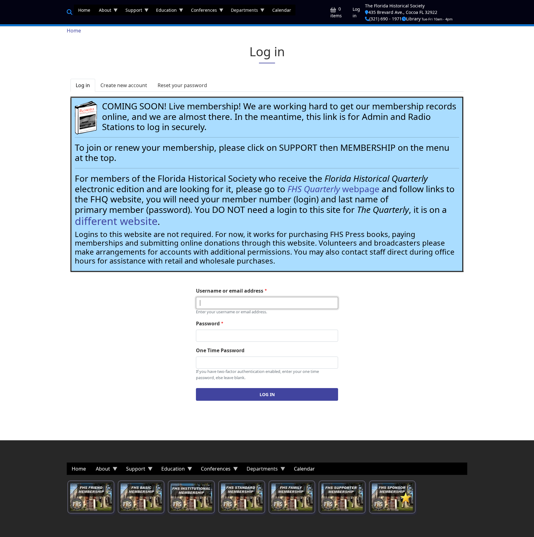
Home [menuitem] (84, 10)
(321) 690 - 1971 (385, 19)
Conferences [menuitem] (202, 11)
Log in (356, 12)
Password (208, 323)
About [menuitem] (103, 11)
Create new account (123, 85)
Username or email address (229, 290)
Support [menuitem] (131, 11)
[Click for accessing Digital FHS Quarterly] (86, 117)
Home (74, 30)
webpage (333, 189)
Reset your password (182, 85)
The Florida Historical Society (395, 6)
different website (116, 221)
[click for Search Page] (69, 12)
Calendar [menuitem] (281, 10)
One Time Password (220, 350)
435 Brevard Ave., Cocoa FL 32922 (402, 12)
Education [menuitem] (164, 11)
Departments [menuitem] (242, 11)
